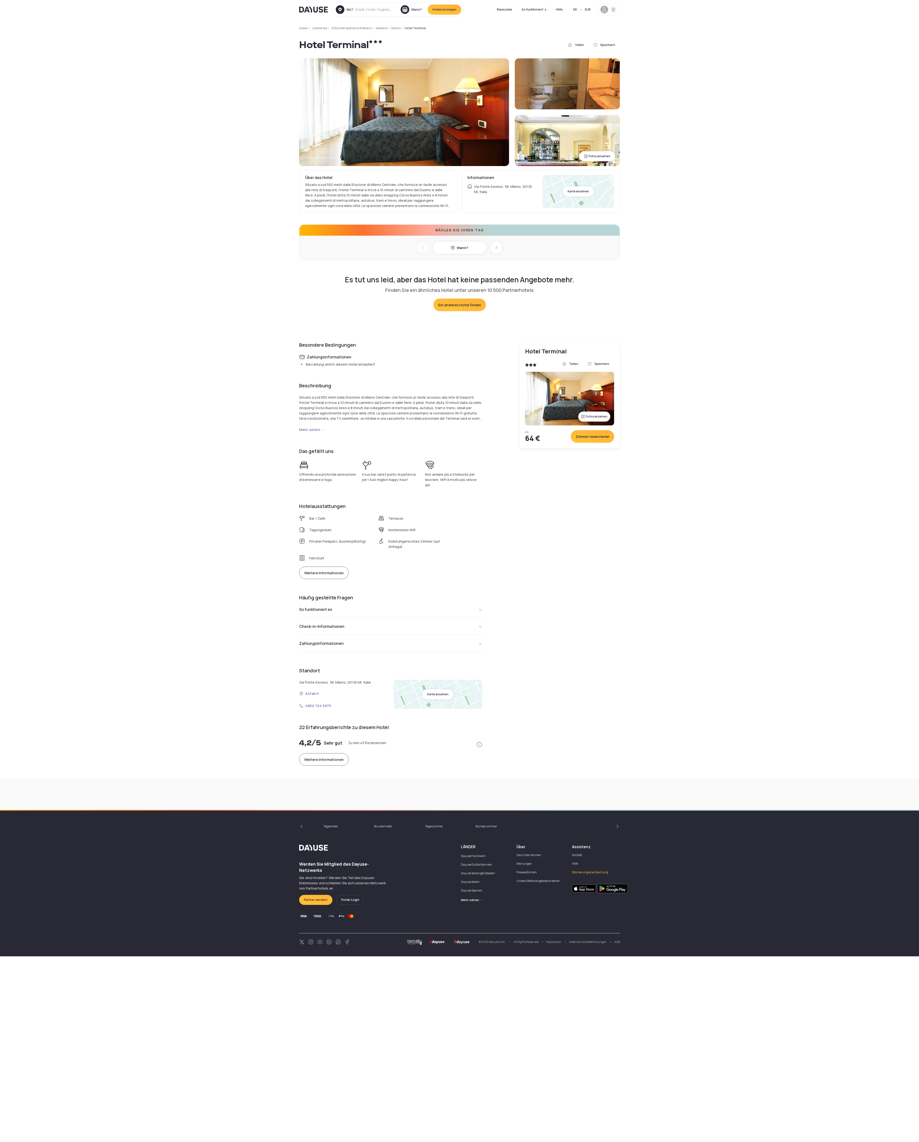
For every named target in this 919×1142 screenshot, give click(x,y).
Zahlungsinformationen (321, 643)
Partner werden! (316, 900)
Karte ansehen (578, 191)
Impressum (553, 942)
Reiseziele (504, 9)
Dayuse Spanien (471, 890)
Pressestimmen (526, 872)
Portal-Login (350, 900)
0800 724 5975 (318, 705)
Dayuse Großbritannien (476, 865)
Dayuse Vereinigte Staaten (478, 873)
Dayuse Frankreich (473, 856)
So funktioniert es (315, 609)
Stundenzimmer (486, 826)
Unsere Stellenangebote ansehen (538, 881)
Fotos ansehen (599, 156)
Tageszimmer (434, 826)
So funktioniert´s (534, 9)
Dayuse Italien (470, 882)
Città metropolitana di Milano (351, 28)
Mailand (381, 28)
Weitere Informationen (324, 572)
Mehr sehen (309, 429)
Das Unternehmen (528, 855)
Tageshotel (331, 826)
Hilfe (559, 9)
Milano (396, 28)
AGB (617, 942)
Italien (303, 28)
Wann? (462, 247)
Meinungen (524, 864)
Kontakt (577, 855)
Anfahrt (312, 693)
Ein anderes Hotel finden (459, 304)
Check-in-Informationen (321, 626)
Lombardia (319, 28)
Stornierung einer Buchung (590, 872)
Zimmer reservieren (592, 436)
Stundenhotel (383, 826)
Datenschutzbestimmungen (588, 942)
